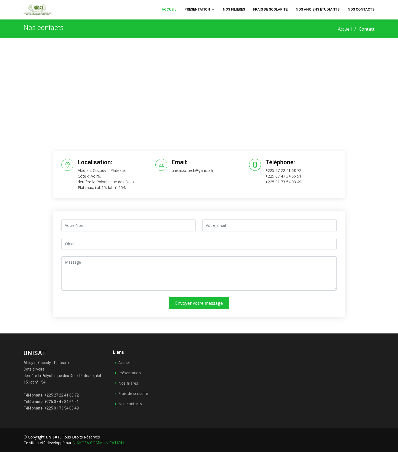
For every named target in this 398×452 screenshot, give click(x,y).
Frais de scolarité (270, 9)
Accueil (169, 9)
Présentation (129, 373)
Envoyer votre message (199, 303)
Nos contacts (130, 404)
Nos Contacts (361, 9)
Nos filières (234, 9)
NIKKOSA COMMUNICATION (98, 442)
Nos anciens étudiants (318, 9)
